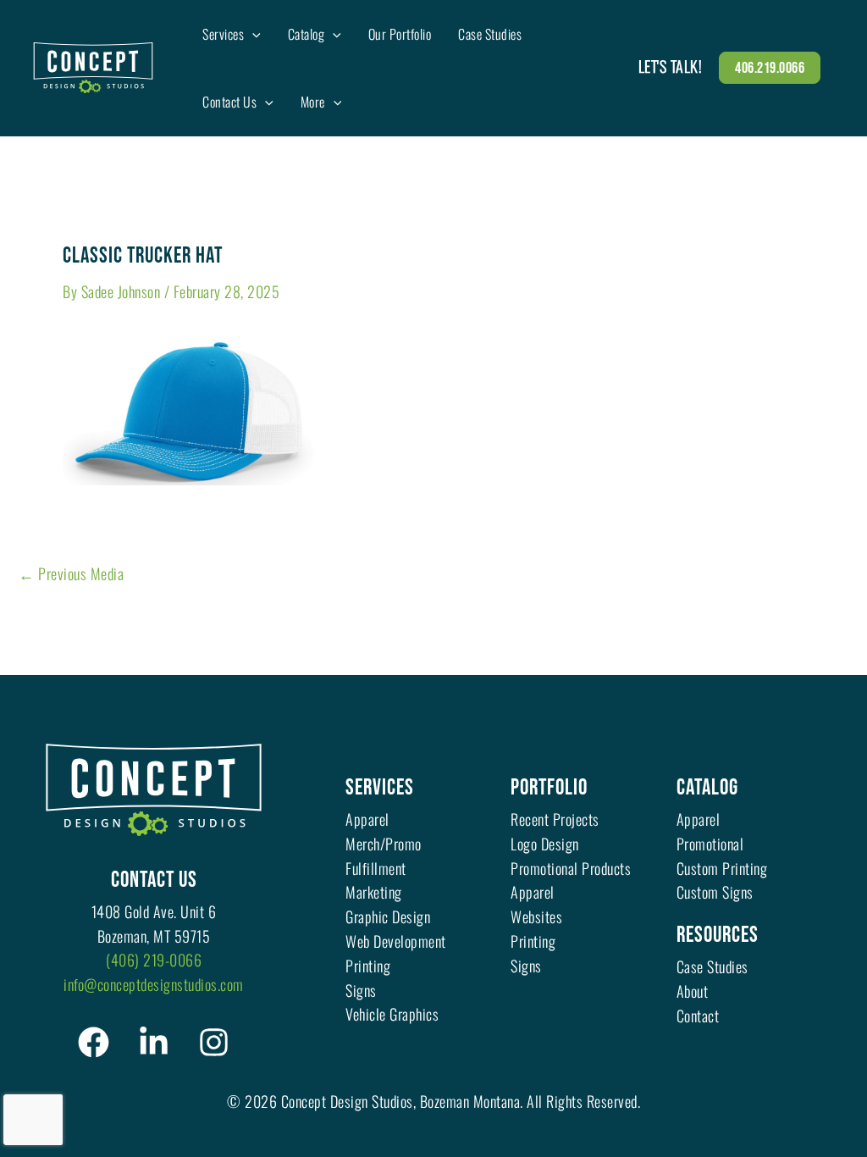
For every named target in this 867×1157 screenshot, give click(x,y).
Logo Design (545, 844)
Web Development (395, 941)
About (692, 991)
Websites (536, 916)
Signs (361, 990)
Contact (698, 1016)
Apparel (367, 819)
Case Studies (712, 966)
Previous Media (71, 573)
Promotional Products (571, 868)
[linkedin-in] (154, 1042)
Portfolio (549, 788)
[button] (769, 68)
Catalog (707, 788)
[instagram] (214, 1042)
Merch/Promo (383, 844)
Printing (367, 966)
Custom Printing (722, 868)
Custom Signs (715, 892)
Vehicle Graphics (392, 1014)
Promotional (710, 844)
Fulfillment (375, 868)
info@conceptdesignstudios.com (154, 984)
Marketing (373, 892)
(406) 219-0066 (154, 960)
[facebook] (93, 1042)
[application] (252, 34)
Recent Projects (555, 819)
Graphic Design (387, 916)
